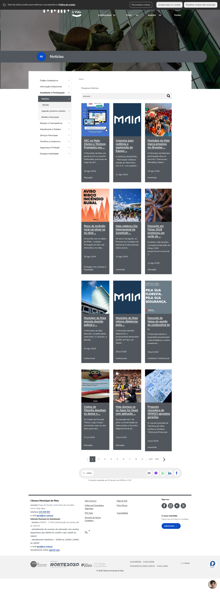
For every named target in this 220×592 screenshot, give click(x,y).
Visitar (177, 15)
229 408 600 (44, 512)
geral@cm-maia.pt (45, 515)
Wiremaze (185, 563)
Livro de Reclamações (38, 564)
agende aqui (54, 550)
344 (151, 459)
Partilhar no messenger (156, 473)
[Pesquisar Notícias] (168, 96)
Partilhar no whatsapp (163, 473)
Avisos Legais (162, 566)
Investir (152, 15)
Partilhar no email (149, 473)
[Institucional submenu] (114, 10)
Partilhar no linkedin (170, 473)
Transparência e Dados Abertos (142, 566)
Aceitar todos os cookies (169, 4)
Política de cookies (67, 4)
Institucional (105, 15)
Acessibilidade (135, 561)
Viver (129, 15)
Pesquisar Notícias (90, 88)
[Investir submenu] (160, 10)
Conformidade (148, 561)
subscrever (169, 526)
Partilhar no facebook (176, 473)
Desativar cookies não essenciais (200, 4)
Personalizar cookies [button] (141, 4)
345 (157, 459)
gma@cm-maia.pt (45, 546)
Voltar (89, 473)
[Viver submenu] (137, 10)
